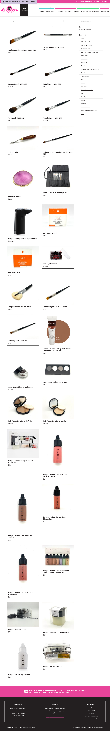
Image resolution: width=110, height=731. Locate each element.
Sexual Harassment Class (92, 718)
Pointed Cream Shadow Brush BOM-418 (58, 153)
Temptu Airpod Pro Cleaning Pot (56, 632)
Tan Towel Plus (14, 273)
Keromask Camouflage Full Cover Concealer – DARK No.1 (56, 350)
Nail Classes (84, 66)
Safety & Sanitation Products (89, 110)
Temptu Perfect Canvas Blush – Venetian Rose (55, 475)
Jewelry (83, 100)
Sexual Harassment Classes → (88, 8)
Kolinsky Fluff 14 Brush (17, 341)
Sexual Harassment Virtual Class (90, 69)
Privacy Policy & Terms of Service (55, 717)
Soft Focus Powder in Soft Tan (20, 421)
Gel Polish (84, 86)
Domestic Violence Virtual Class (89, 52)
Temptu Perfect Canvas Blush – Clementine (55, 518)
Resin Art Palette (14, 196)
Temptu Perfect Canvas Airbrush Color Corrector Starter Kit (56, 571)
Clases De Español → (46, 8)
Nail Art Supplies (85, 107)
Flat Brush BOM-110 (16, 118)
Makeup (83, 103)
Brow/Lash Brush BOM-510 (54, 47)
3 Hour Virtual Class (86, 45)
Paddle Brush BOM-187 (52, 118)
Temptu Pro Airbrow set (52, 666)
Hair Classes (84, 55)
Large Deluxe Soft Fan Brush (19, 307)
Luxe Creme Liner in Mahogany (21, 387)
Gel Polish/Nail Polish (87, 90)
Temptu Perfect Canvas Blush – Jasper (21, 537)
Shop (81, 79)
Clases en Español (86, 48)
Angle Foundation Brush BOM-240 (22, 50)
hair (82, 93)
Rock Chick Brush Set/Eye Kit (55, 192)
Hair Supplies (85, 96)
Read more (23, 267)
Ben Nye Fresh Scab (51, 264)
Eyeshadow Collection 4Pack (55, 382)
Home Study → (104, 8)
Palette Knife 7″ (14, 152)
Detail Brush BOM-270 (52, 84)
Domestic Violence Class (91, 716)
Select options (23, 191)
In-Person (84, 62)
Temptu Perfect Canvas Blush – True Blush (21, 593)
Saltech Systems (98, 727)
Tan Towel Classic (50, 233)
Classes (82, 38)
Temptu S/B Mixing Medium (19, 674)
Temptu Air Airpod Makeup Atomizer (22, 239)
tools (82, 114)
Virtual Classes (85, 76)
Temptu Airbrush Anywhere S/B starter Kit (20, 461)
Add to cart (22, 45)
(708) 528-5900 (20, 713)
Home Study (84, 59)
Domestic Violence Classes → (65, 8)
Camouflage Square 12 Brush (55, 307)
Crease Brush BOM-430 (17, 84)
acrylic (83, 83)
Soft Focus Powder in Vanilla (54, 421)
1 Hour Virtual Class (86, 42)
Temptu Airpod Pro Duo (17, 629)
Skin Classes (84, 72)
